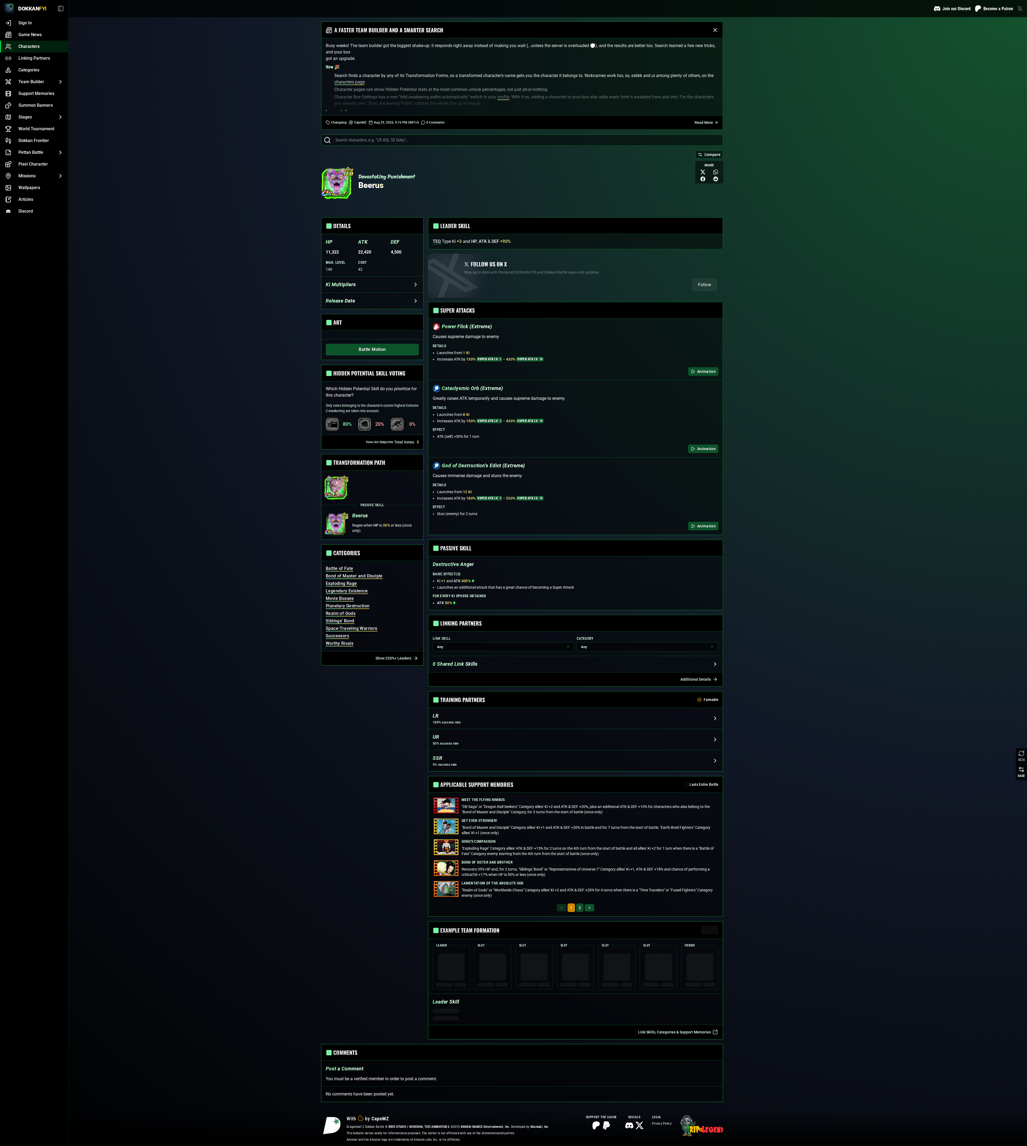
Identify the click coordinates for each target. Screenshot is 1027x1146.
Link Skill (442, 638)
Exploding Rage (341, 583)
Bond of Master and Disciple (354, 575)
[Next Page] (589, 907)
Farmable (711, 699)
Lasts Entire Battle (703, 784)
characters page (349, 82)
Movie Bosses (340, 598)
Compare (712, 154)
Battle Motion (372, 349)
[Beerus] (336, 183)
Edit (712, 930)
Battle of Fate (339, 568)
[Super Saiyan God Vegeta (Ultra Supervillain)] (658, 966)
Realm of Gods (340, 613)
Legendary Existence (347, 590)
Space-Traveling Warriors (351, 628)
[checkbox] (699, 699)
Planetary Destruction (347, 605)
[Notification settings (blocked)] (1020, 8)
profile (503, 96)
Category (585, 638)
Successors (337, 635)
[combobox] (527, 140)
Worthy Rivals (339, 643)
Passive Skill (372, 505)
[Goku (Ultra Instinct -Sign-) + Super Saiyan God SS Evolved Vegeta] (617, 966)
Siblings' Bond (340, 620)
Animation (706, 371)
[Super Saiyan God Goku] (451, 966)
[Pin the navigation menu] (61, 8)
